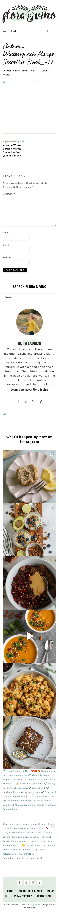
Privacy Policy (23, 896)
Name (6, 232)
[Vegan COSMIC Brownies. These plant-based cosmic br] (29, 742)
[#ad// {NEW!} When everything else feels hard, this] (29, 636)
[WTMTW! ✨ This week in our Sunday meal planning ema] (29, 530)
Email (6, 245)
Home (10, 891)
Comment (9, 193)
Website (7, 257)
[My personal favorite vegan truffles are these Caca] (29, 848)
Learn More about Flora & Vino (29, 389)
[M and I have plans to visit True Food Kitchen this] (29, 689)
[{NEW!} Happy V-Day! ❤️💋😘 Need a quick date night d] (29, 795)
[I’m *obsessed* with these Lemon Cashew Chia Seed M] (29, 476)
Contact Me (44, 896)
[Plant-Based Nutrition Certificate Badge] (4, 414)
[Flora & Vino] (29, 22)
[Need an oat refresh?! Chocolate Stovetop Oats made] (29, 583)
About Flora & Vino (30, 891)
